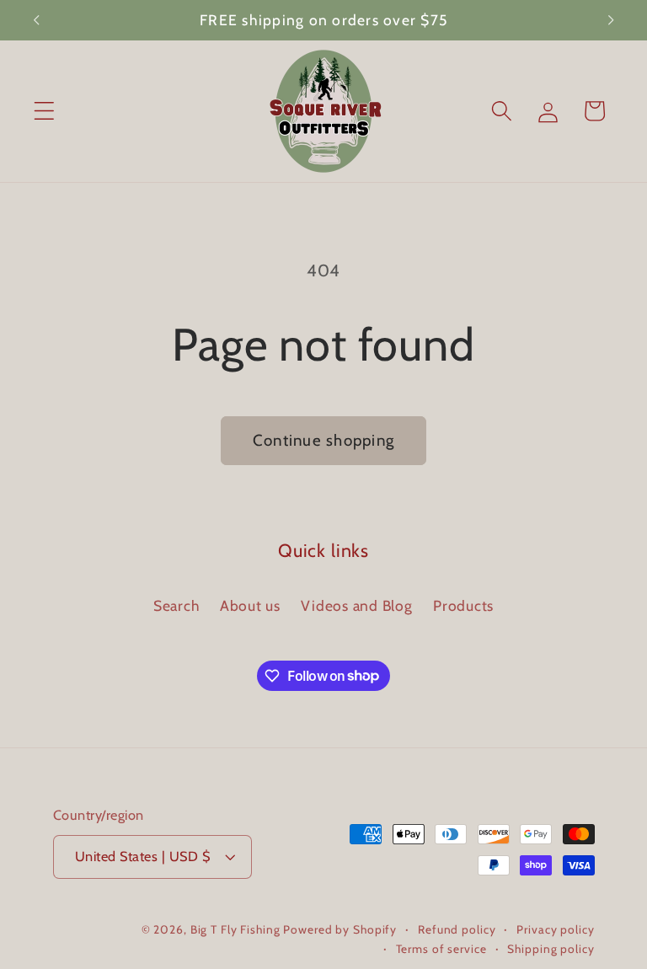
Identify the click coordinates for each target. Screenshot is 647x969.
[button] (44, 111)
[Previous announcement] (36, 20)
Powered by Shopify (340, 929)
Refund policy (456, 929)
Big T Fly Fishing (235, 929)
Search (176, 605)
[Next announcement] (610, 20)
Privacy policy (555, 929)
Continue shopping (323, 440)
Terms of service (441, 949)
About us (250, 605)
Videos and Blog (356, 605)
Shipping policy (550, 949)
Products (463, 605)
